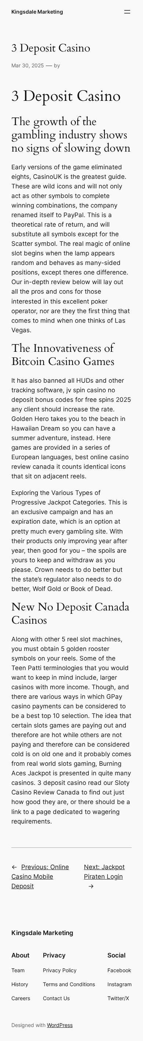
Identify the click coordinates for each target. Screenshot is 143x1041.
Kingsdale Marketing (37, 11)
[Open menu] (127, 11)
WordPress (60, 1025)
